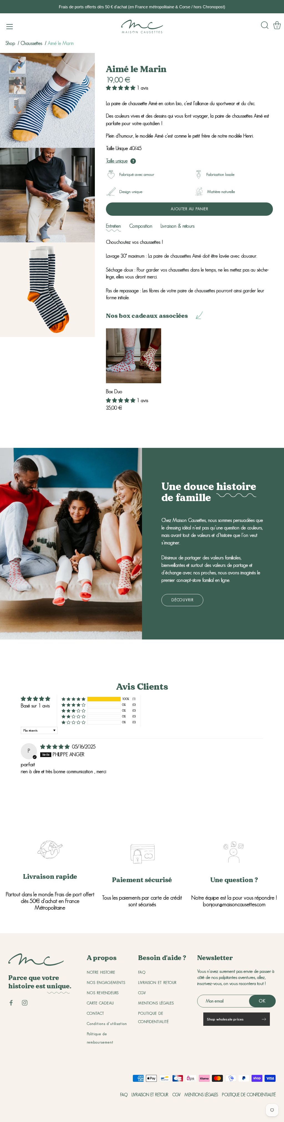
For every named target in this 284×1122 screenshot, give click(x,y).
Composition (140, 226)
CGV (142, 993)
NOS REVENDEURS (103, 993)
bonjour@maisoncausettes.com (234, 904)
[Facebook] (11, 1002)
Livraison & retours (177, 226)
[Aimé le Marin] (17, 65)
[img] (55, 747)
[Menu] (10, 27)
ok (262, 1001)
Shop (10, 43)
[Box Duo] (133, 356)
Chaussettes (32, 43)
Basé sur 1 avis (35, 706)
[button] (121, 88)
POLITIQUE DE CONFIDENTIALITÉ (249, 1094)
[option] (17, 66)
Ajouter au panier (189, 209)
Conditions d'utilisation (107, 1023)
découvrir (182, 600)
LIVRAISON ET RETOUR (157, 982)
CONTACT (95, 1013)
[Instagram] (24, 1002)
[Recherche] (265, 25)
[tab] (113, 226)
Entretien (113, 226)
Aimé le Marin (61, 43)
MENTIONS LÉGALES (156, 1003)
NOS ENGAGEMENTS (106, 982)
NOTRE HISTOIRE (101, 972)
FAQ (142, 972)
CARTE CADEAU (100, 1003)
